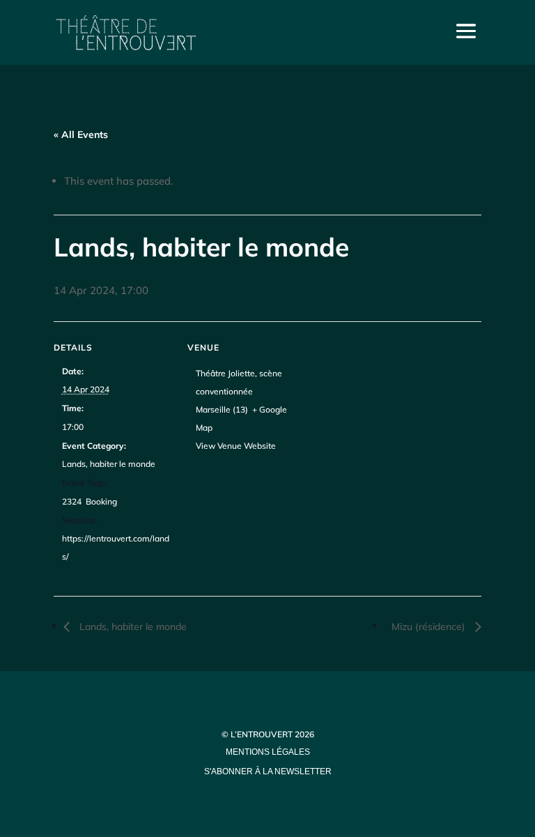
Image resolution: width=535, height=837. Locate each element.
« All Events (81, 134)
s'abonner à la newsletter (268, 771)
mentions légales (268, 752)
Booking (101, 501)
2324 (72, 501)
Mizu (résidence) (429, 626)
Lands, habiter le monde (108, 464)
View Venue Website (236, 445)
